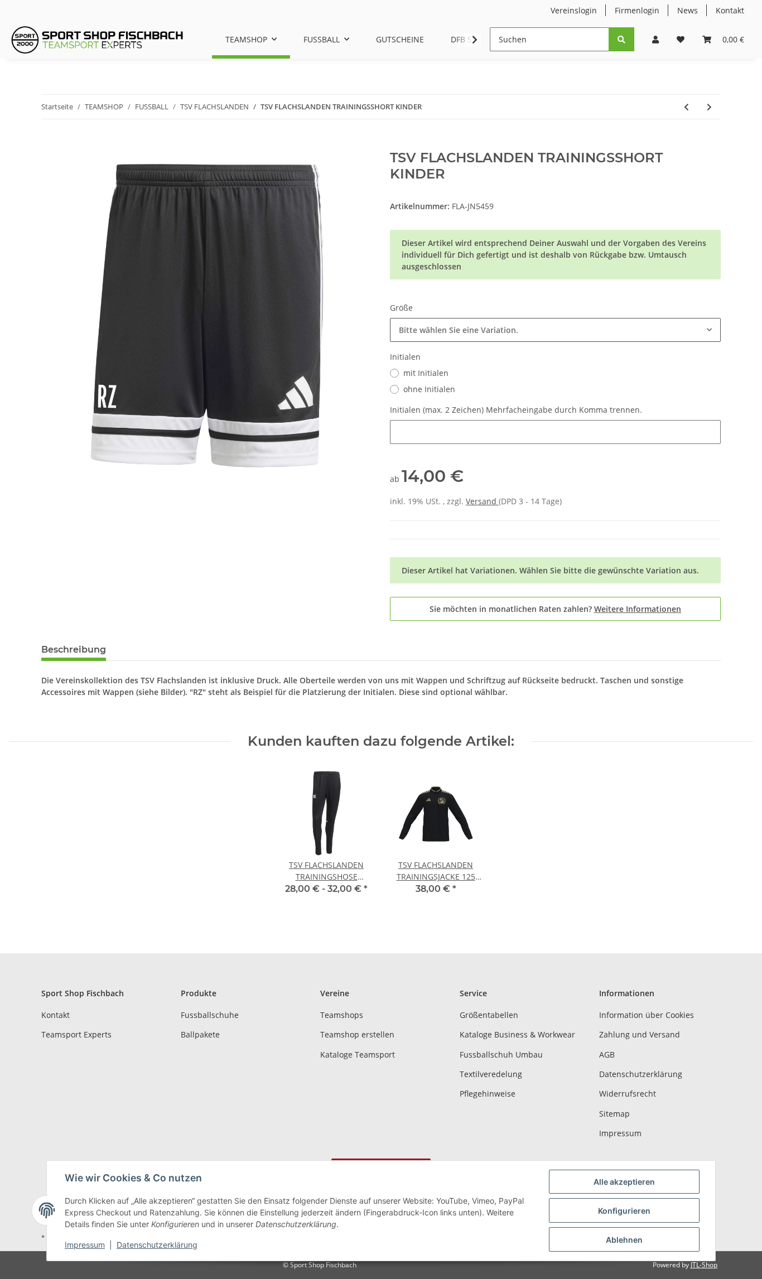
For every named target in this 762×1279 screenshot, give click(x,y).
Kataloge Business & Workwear (517, 1034)
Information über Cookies (646, 1015)
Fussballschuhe (210, 1015)
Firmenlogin (637, 10)
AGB (607, 1054)
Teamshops (341, 1015)
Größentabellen (489, 1015)
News (687, 10)
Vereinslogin (574, 10)
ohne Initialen (429, 389)
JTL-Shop (704, 1265)
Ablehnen (624, 1239)
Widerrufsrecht (627, 1093)
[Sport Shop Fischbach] (97, 40)
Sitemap (614, 1113)
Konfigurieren (624, 1210)
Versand (482, 501)
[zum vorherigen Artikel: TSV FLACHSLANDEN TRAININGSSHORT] (686, 107)
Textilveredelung (491, 1074)
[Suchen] (621, 39)
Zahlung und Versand (639, 1034)
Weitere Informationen (637, 609)
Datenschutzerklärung (640, 1074)
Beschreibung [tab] (73, 649)
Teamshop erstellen (357, 1034)
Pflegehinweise (487, 1093)
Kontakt (730, 10)
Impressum (620, 1133)
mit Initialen (425, 373)
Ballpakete (200, 1034)
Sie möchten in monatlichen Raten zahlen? (555, 609)
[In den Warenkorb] (50, 144)
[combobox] (555, 330)
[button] (655, 39)
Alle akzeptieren (624, 1181)
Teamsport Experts (76, 1034)
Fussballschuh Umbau (501, 1054)
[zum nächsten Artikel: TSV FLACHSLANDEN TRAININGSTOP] (709, 107)
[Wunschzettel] (680, 39)
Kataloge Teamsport (357, 1054)
